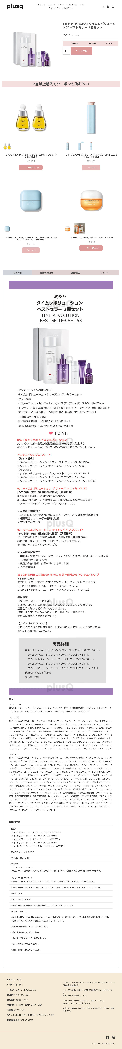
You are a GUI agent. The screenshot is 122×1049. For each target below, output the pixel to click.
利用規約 (98, 982)
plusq (99, 1043)
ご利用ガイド (109, 982)
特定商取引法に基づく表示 (82, 982)
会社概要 (66, 982)
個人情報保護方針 (71, 985)
